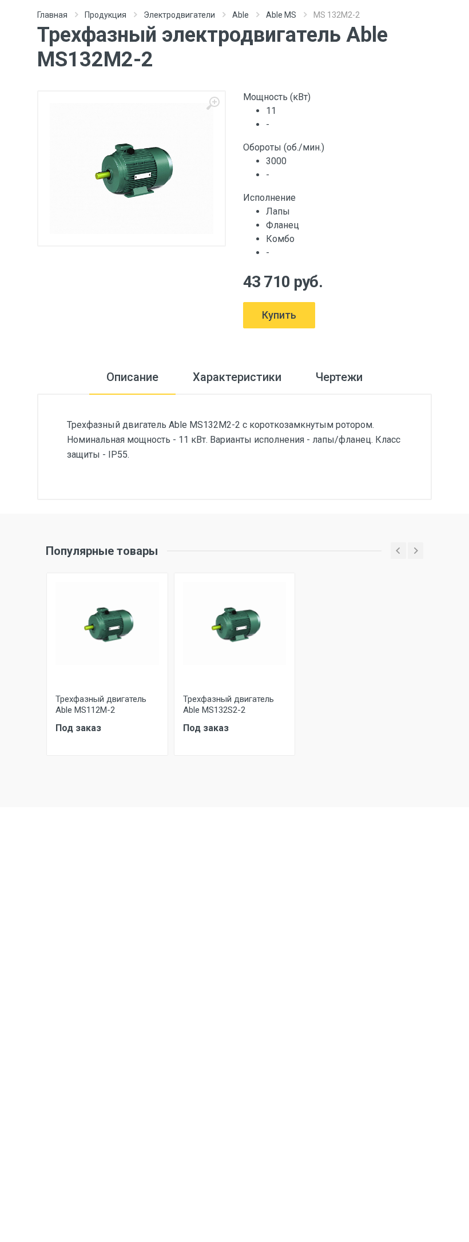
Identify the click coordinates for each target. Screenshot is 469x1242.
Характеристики (237, 377)
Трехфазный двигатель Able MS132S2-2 (228, 704)
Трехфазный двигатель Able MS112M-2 (100, 704)
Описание (132, 377)
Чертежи (339, 377)
